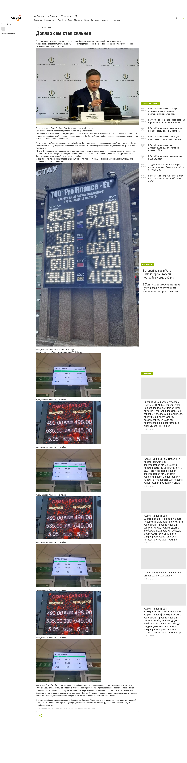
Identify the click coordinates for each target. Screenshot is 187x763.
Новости (68, 16)
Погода (40, 16)
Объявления (78, 20)
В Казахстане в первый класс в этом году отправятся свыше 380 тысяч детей (166, 178)
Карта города (95, 20)
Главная (54, 16)
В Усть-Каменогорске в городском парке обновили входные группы (165, 129)
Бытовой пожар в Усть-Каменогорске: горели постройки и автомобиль (166, 121)
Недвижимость (49, 20)
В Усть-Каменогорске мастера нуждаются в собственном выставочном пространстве (162, 111)
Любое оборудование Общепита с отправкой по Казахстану (162, 574)
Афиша (86, 20)
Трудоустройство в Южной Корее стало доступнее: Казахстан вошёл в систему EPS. (166, 167)
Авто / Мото (62, 20)
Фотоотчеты (115, 20)
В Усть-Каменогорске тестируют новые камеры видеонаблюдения (164, 138)
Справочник (38, 20)
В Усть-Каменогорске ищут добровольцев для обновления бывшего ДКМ (163, 148)
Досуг (70, 20)
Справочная (105, 20)
